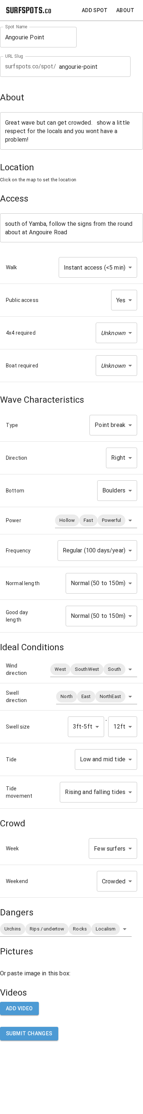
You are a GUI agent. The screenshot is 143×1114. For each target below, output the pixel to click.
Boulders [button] (113, 490)
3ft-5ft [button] (82, 726)
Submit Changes (29, 1033)
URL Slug (14, 56)
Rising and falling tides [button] (95, 792)
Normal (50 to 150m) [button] (98, 583)
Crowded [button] (113, 881)
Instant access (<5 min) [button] (94, 267)
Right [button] (118, 457)
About (125, 10)
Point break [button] (110, 424)
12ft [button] (119, 726)
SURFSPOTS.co (28, 10)
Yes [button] (120, 300)
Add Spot (94, 10)
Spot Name (16, 26)
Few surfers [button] (109, 848)
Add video (19, 1008)
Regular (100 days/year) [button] (94, 550)
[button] (116, 333)
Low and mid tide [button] (102, 759)
